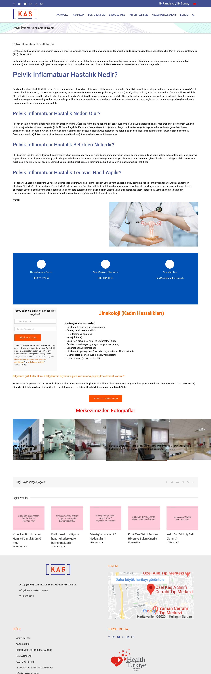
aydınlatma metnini (36, 362)
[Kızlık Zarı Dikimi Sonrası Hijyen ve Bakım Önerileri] (144, 507)
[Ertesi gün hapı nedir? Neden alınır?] (105, 507)
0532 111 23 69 (41, 278)
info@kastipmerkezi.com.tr (170, 278)
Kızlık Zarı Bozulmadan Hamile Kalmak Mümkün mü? (28, 538)
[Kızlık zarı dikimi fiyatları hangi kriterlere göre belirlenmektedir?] (67, 507)
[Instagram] (114, 637)
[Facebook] (109, 637)
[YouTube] (118, 637)
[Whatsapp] (123, 637)
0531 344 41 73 (105, 278)
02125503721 (26, 596)
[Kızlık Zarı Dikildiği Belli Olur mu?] (182, 507)
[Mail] (132, 637)
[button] (193, 14)
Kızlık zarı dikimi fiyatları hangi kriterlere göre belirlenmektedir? (65, 538)
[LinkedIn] (128, 637)
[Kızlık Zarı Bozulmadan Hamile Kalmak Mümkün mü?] (28, 507)
